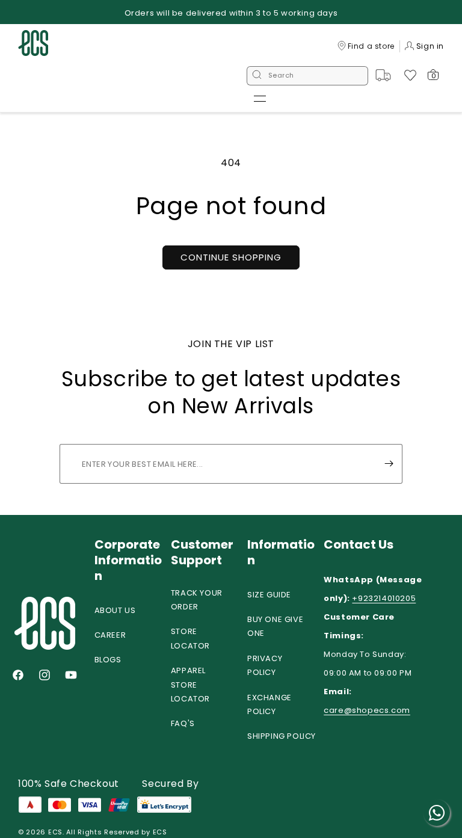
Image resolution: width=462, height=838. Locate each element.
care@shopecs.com (367, 710)
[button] (260, 98)
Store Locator (190, 638)
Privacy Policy (264, 665)
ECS (55, 832)
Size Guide (269, 594)
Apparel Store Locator (190, 684)
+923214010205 (384, 598)
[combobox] (307, 76)
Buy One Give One (275, 626)
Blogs (108, 659)
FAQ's (183, 723)
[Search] (257, 76)
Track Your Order (197, 599)
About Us (115, 610)
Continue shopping (231, 257)
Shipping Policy (281, 736)
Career (110, 635)
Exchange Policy (269, 704)
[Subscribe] (388, 464)
